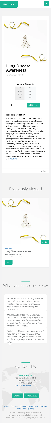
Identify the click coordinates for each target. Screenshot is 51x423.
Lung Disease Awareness (18, 251)
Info (9, 262)
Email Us (17, 395)
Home (6, 406)
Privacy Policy (28, 408)
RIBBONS (8, 248)
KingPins (13, 159)
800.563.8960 (31, 395)
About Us (23, 406)
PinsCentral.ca (8, 4)
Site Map (14, 406)
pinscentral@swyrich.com (25, 385)
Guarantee (33, 406)
